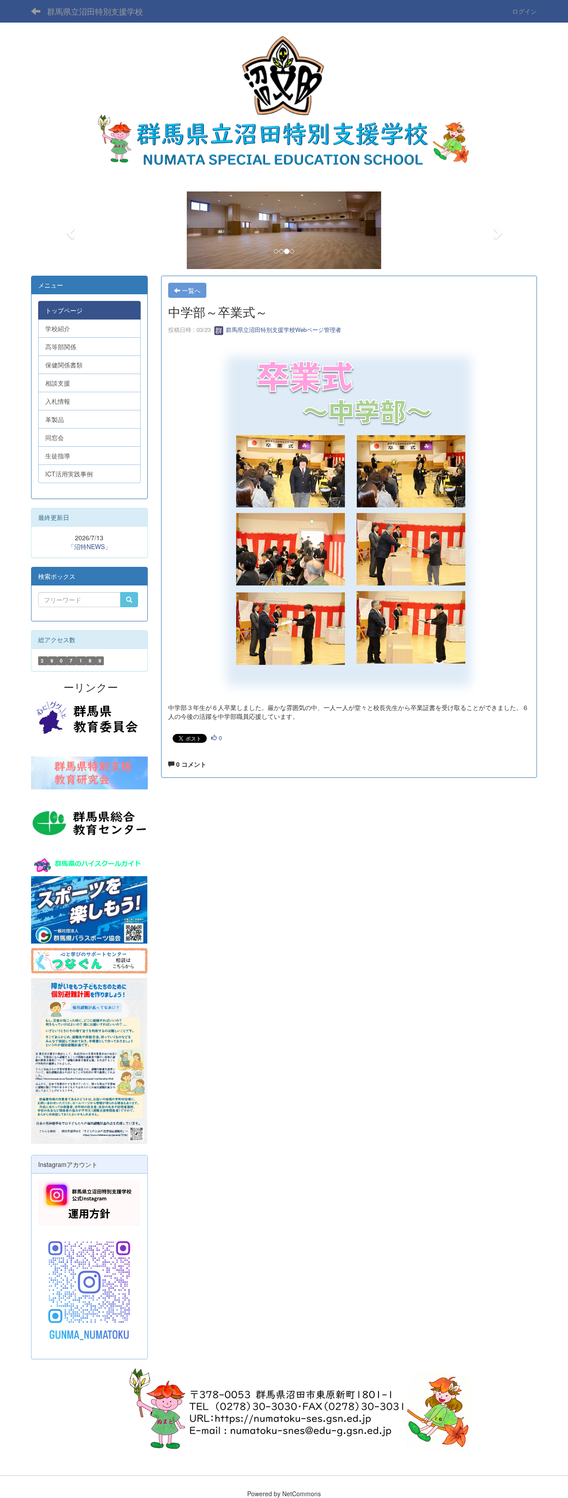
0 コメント (190, 764)
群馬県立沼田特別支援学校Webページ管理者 (282, 329)
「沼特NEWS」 (89, 546)
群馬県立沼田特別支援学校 (95, 11)
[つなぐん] (89, 960)
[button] (69, 230)
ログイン (524, 11)
